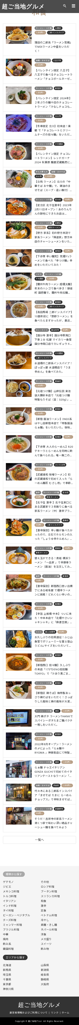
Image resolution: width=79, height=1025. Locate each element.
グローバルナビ (73, 6)
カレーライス (42, 330)
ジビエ (39, 274)
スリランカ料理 (50, 896)
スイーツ (46, 944)
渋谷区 (56, 785)
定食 (43, 910)
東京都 (7, 984)
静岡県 (45, 979)
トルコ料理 (10, 896)
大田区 (58, 28)
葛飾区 (66, 520)
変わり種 (40, 441)
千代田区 (59, 144)
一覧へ (39, 840)
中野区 (58, 223)
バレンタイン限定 (56, 65)
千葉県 (7, 979)
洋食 (43, 934)
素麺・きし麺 (49, 925)
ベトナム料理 (49, 915)
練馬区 (58, 251)
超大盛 (39, 37)
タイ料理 (8, 910)
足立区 (58, 199)
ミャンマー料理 (12, 925)
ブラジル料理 (11, 929)
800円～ (66, 330)
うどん (39, 632)
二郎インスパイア (56, 32)
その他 (45, 882)
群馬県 (7, 970)
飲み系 (7, 944)
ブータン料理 (49, 891)
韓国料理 (8, 949)
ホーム (65, 1012)
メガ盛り (46, 939)
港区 (57, 711)
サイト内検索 (64, 6)
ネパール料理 (49, 929)
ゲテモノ (8, 882)
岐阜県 (45, 974)
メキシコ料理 (11, 891)
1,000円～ (40, 32)
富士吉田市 (50, 632)
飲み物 (45, 949)
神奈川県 (8, 989)
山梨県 (45, 965)
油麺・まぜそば (43, 60)
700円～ (39, 580)
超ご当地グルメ (23, 6)
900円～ (68, 199)
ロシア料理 (47, 886)
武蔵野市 (59, 809)
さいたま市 (60, 465)
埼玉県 (7, 974)
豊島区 (58, 381)
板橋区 (58, 437)
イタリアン (9, 901)
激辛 (38, 492)
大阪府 (45, 984)
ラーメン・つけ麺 (44, 28)
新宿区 (58, 88)
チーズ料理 (9, 920)
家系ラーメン (54, 227)
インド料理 (10, 905)
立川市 (58, 116)
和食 (43, 901)
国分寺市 (55, 330)
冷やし (45, 920)
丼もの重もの (42, 172)
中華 (5, 934)
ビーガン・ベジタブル (16, 915)
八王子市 (57, 60)
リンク (54, 1012)
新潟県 (45, 970)
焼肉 (5, 939)
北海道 (7, 965)
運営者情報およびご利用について (29, 1012)
